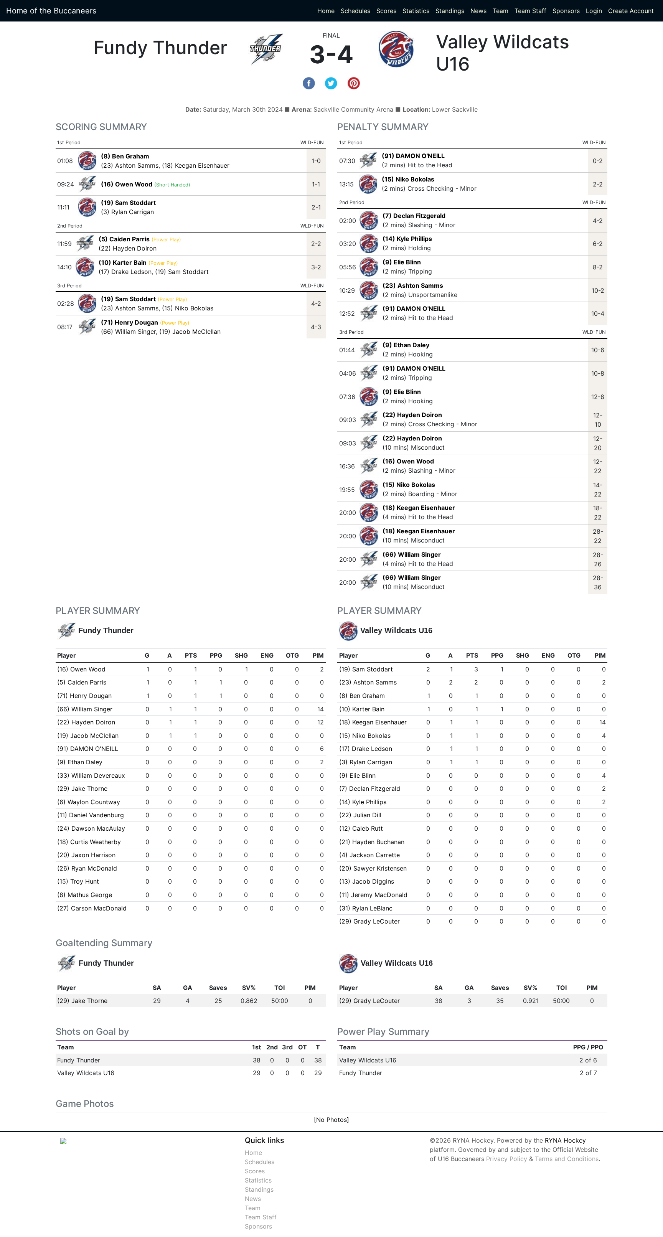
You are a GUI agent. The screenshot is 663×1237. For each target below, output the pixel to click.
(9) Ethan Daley (406, 345)
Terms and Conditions (567, 1159)
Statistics (417, 11)
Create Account (631, 11)
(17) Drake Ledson (125, 271)
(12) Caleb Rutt (361, 828)
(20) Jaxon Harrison (86, 855)
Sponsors (566, 11)
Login (594, 11)
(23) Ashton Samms (129, 165)
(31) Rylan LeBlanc (366, 908)
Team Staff (530, 11)
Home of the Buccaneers (51, 10)
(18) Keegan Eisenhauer (195, 165)
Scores (387, 11)
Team (500, 11)
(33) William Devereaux (91, 775)
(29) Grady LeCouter (369, 921)
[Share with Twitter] (331, 82)
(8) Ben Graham (362, 695)
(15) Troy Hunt (78, 881)
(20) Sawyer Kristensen (373, 868)
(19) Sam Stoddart (182, 271)
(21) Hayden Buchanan (371, 842)
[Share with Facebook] (308, 82)
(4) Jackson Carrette (369, 855)
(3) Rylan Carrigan (127, 212)
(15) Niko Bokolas (187, 308)
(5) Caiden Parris (81, 682)
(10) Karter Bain (361, 709)
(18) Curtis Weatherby (89, 842)
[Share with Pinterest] (354, 82)
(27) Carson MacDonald (92, 908)
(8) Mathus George (84, 895)
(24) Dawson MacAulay (91, 828)
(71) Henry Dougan (84, 695)
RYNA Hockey (565, 1140)
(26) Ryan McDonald (87, 868)
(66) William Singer (128, 331)
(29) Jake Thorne (82, 788)
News (478, 11)
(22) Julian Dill (360, 815)
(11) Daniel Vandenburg (90, 815)
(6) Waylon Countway (88, 802)
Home (326, 11)
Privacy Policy (506, 1159)
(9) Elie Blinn (402, 262)
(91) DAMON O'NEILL (413, 156)
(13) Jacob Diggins (366, 881)
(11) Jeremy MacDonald (373, 895)
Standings (449, 11)
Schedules (355, 11)
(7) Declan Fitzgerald (414, 215)
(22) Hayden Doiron (128, 248)
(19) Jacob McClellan (190, 331)
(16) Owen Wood (408, 461)
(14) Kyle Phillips (407, 238)
